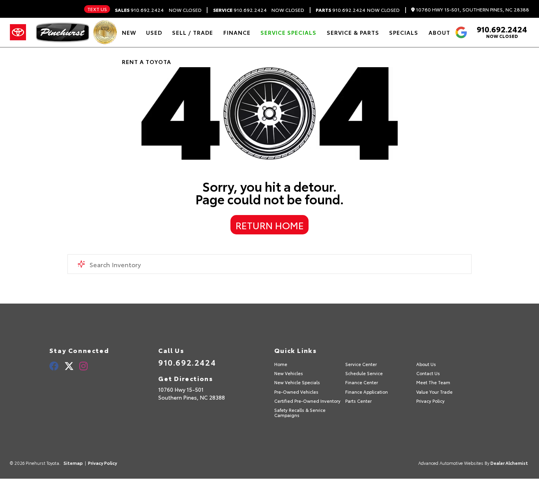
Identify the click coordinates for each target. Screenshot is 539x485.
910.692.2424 (139, 10)
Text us (97, 9)
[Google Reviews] (461, 32)
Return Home (270, 225)
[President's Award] (105, 32)
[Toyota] (18, 32)
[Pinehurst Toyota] (62, 32)
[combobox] (269, 264)
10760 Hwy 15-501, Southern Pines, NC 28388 (472, 9)
